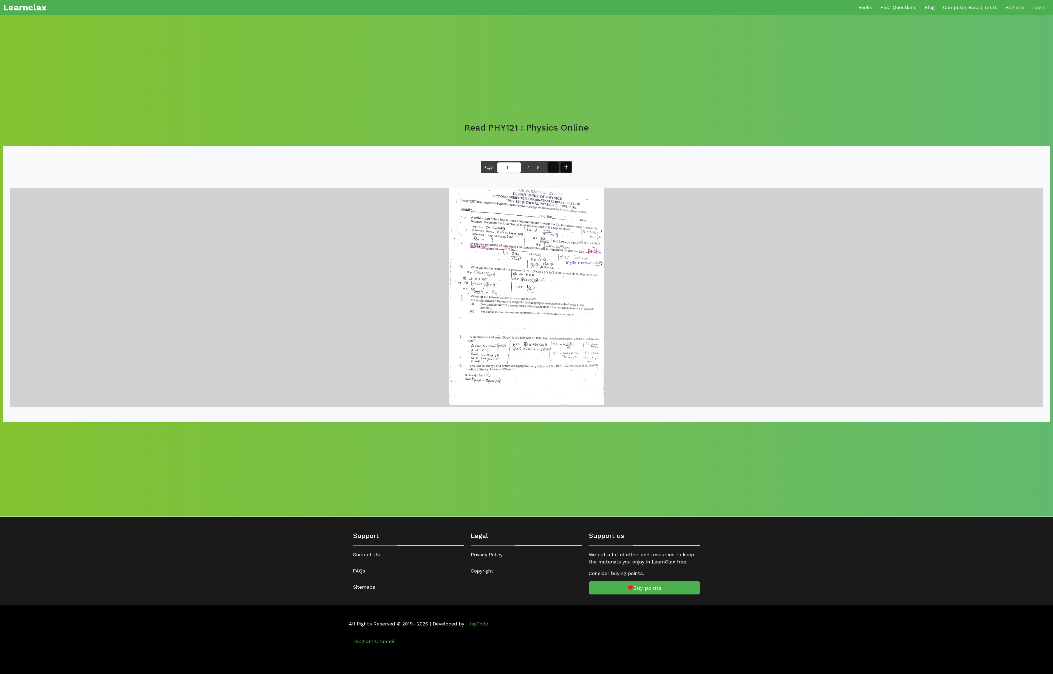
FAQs (359, 571)
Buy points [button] (647, 588)
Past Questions (898, 7)
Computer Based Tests (970, 7)
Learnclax (25, 7)
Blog (930, 7)
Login (1039, 7)
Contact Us (366, 554)
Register (1015, 7)
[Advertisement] (167, 70)
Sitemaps (364, 587)
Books (865, 7)
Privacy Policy (487, 554)
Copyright (482, 571)
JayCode (478, 624)
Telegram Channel (373, 641)
